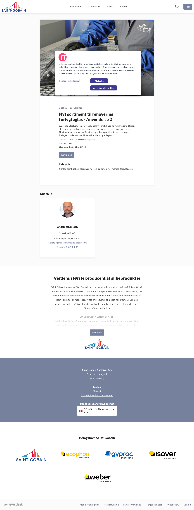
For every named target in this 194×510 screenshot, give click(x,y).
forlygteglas (126, 168)
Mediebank (94, 6)
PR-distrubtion (111, 504)
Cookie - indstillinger (69, 80)
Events (110, 6)
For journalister (154, 504)
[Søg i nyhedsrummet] (177, 6)
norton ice (95, 168)
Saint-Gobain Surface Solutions (97, 395)
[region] (98, 73)
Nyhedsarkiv (75, 6)
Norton (62, 168)
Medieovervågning (89, 504)
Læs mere (97, 332)
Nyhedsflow (172, 504)
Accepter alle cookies (103, 88)
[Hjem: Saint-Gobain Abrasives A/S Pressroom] (14, 7)
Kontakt (124, 6)
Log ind (187, 504)
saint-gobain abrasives (78, 168)
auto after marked (110, 168)
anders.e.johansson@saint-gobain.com (67, 242)
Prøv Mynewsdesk (132, 504)
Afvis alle (99, 81)
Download (66, 154)
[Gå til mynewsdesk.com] (13, 505)
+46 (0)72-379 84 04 (67, 246)
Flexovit (97, 391)
